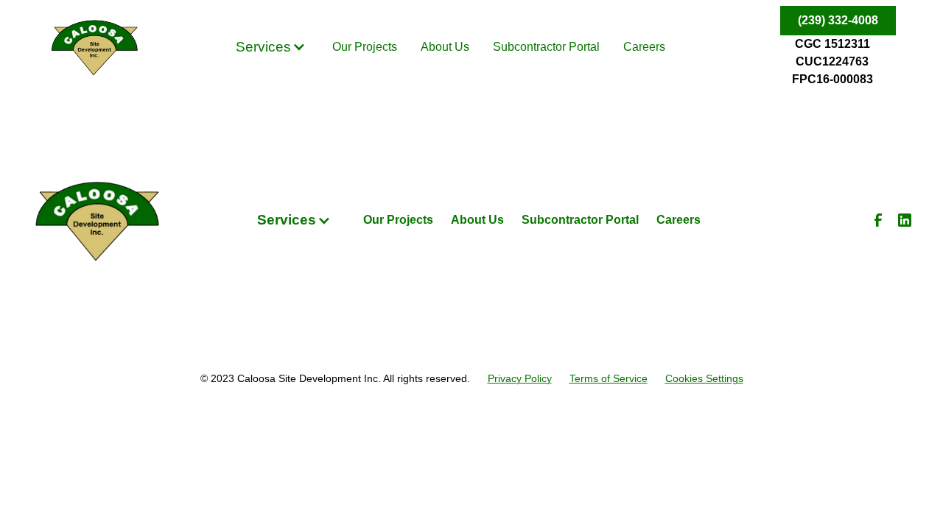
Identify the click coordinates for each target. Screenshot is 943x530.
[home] (94, 47)
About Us (445, 46)
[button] (270, 47)
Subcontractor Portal (546, 46)
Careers (644, 46)
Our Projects (364, 46)
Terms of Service (608, 378)
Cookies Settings (704, 378)
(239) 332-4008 (838, 20)
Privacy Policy (520, 378)
